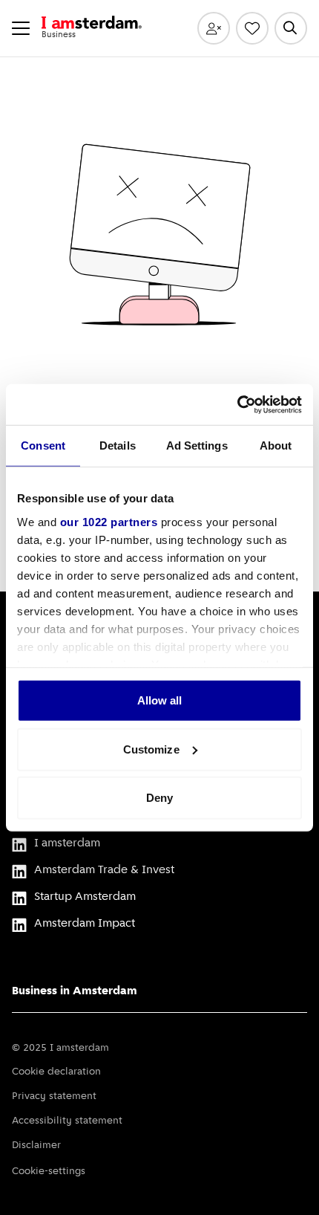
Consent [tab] (43, 445)
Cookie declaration (56, 1072)
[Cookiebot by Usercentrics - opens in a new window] (237, 404)
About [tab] (276, 445)
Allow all (159, 700)
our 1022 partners (109, 521)
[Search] (290, 28)
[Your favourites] (252, 28)
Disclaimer (36, 1145)
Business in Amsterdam (74, 991)
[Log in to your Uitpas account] (213, 28)
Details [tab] (117, 445)
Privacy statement (54, 1096)
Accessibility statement (67, 1121)
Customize (151, 748)
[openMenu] (21, 28)
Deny (159, 797)
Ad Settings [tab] (197, 445)
